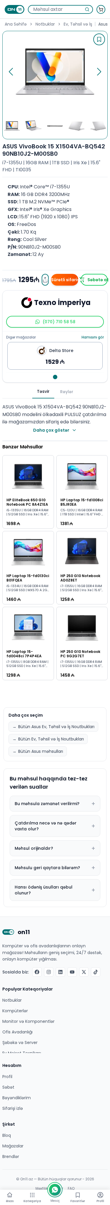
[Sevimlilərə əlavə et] (99, 39)
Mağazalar (12, 1146)
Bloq (6, 1135)
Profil (7, 1077)
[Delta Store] (55, 377)
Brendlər (10, 1156)
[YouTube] (72, 972)
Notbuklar (45, 24)
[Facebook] (37, 972)
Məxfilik (41, 1188)
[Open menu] (32, 1195)
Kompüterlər (15, 1011)
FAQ (71, 1188)
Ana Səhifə (16, 24)
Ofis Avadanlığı (17, 1032)
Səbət (8, 1087)
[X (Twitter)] (84, 972)
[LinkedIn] (60, 972)
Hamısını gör (93, 337)
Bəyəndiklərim (16, 1098)
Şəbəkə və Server (20, 1042)
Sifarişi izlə (12, 1108)
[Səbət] (101, 9)
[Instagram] (48, 972)
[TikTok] (95, 972)
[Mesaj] (55, 1190)
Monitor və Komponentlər (28, 1021)
